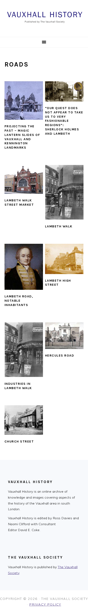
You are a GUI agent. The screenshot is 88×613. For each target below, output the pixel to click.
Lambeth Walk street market (19, 202)
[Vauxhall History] (44, 32)
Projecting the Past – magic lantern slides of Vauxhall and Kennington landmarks (22, 136)
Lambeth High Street (58, 283)
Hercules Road (59, 355)
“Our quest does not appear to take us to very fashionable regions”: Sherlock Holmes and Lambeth (64, 120)
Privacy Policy (45, 604)
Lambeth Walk (58, 226)
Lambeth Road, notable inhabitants (19, 300)
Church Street (19, 441)
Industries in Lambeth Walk (18, 386)
